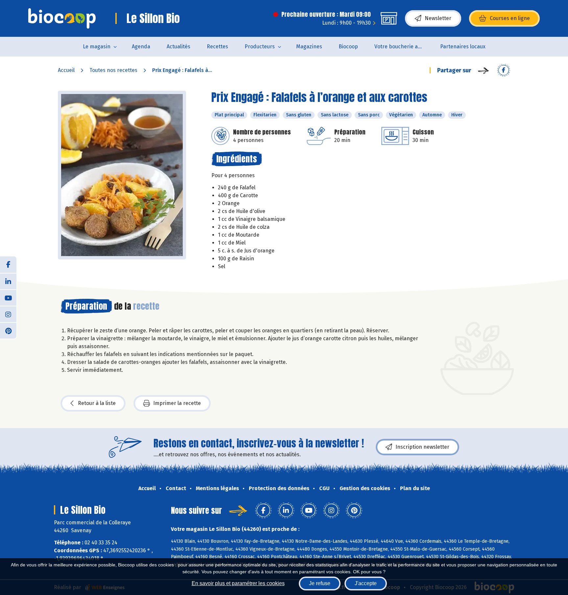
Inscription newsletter (422, 447)
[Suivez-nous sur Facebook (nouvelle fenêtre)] (8, 264)
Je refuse (319, 583)
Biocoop (348, 46)
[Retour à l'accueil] (62, 18)
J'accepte (366, 583)
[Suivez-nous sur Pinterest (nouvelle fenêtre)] (8, 330)
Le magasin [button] (96, 46)
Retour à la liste (97, 403)
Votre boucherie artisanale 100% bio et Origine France (403, 46)
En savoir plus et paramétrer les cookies (238, 583)
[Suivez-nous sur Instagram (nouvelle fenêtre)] (8, 314)
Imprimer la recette (177, 403)
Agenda (141, 46)
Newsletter (438, 18)
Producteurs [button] (260, 46)
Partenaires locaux (462, 46)
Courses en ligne (510, 18)
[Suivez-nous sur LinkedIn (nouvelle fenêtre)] (8, 281)
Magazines (309, 46)
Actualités (178, 46)
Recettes (217, 46)
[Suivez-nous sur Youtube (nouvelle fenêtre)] (8, 297)
